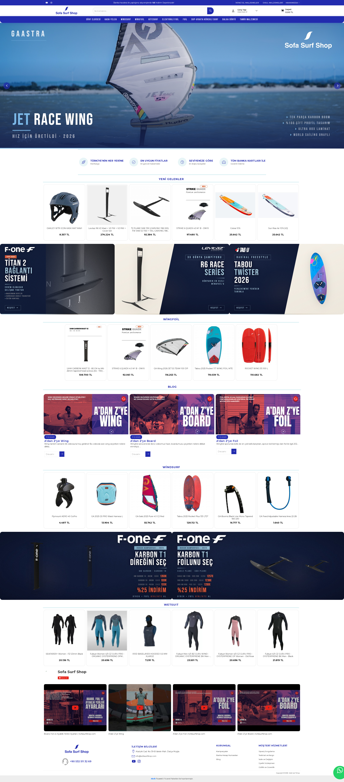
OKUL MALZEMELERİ (273, 3)
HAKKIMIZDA (292, 3)
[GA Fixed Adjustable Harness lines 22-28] (278, 493)
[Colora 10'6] (235, 205)
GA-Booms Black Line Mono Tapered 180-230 (235, 517)
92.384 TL (150, 234)
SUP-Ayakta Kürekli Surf (204, 19)
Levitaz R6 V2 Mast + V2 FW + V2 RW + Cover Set (107, 229)
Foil (185, 19)
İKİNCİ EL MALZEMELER (247, 3)
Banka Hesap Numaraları (227, 755)
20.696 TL (107, 660)
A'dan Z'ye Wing (56, 441)
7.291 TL (150, 660)
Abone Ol (64, 678)
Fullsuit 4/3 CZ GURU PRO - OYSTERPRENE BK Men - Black (278, 655)
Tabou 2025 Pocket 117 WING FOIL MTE (214, 368)
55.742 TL (149, 522)
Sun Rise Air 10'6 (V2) (278, 228)
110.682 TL (256, 374)
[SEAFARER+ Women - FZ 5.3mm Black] (64, 631)
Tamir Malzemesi (249, 19)
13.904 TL (107, 522)
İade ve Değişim (266, 759)
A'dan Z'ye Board (143, 441)
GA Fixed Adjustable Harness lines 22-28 (278, 516)
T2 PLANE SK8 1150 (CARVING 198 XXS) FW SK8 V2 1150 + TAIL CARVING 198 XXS (150, 229)
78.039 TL (214, 374)
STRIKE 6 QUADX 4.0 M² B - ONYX (128, 368)
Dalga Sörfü (229, 19)
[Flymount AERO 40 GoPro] (64, 493)
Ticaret (156, 779)
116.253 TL (171, 374)
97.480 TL (192, 234)
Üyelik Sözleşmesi (266, 763)
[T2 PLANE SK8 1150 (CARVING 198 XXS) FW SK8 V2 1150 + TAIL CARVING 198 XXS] (150, 205)
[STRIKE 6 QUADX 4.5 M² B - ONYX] (192, 205)
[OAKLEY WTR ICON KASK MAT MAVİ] (64, 205)
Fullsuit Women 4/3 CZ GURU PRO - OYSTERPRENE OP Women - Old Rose (235, 655)
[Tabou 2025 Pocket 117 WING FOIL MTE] (214, 345)
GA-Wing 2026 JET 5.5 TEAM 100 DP (171, 368)
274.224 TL (107, 234)
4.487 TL (64, 522)
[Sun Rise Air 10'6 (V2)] (278, 205)
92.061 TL (128, 374)
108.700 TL (85, 374)
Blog (218, 759)
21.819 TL (278, 660)
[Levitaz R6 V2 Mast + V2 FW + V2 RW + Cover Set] (107, 205)
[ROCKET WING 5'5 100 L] (256, 345)
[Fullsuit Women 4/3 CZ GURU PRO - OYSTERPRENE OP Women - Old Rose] (235, 631)
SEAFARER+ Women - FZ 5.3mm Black (64, 654)
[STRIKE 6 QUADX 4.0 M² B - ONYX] (128, 345)
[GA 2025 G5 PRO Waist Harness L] (107, 493)
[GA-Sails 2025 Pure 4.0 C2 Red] (150, 493)
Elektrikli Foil (170, 19)
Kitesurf (153, 19)
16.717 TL (235, 522)
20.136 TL (64, 660)
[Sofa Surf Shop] (66, 10)
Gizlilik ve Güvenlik (267, 767)
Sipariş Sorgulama (267, 751)
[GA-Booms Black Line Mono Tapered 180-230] (235, 493)
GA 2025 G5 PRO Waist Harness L (107, 516)
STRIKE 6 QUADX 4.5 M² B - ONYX (192, 228)
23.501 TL (192, 660)
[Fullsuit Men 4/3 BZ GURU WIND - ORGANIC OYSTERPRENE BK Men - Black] (192, 631)
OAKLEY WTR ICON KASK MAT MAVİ (64, 228)
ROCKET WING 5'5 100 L (256, 368)
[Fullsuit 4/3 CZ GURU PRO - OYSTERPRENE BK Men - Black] (278, 631)
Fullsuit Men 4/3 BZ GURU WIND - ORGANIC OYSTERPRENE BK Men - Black (192, 655)
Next (337, 85)
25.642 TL (235, 234)
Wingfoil (139, 19)
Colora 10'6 (235, 228)
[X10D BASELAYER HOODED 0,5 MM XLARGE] (150, 631)
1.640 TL (278, 522)
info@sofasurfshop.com (146, 756)
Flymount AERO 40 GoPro (64, 516)
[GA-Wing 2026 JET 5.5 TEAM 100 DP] (171, 345)
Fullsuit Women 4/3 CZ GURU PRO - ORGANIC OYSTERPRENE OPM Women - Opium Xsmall (107, 655)
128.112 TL (192, 522)
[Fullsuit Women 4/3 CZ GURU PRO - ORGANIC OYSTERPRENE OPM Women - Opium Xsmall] (107, 631)
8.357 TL (64, 234)
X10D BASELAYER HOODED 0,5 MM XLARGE (149, 655)
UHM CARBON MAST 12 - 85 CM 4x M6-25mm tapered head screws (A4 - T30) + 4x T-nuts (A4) (85, 370)
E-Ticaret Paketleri (170, 779)
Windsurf (126, 19)
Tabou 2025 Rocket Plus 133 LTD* (192, 516)
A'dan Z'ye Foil (227, 441)
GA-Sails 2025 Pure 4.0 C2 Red (150, 516)
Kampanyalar (222, 751)
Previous (6, 85)
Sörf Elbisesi (93, 19)
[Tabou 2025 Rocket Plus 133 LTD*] (192, 493)
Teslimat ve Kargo (266, 755)
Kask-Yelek (111, 19)
